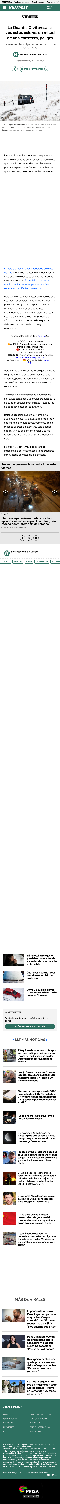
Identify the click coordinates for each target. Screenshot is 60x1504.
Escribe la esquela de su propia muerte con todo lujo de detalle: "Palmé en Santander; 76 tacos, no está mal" (42, 1388)
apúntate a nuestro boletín (30, 1026)
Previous (5, 493)
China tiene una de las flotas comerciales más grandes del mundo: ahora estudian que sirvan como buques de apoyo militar (36, 1219)
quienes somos (10, 1419)
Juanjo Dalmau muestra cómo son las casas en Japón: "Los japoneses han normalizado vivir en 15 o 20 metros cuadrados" (36, 1076)
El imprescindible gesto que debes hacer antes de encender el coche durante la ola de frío (42, 960)
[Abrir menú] (4, 7)
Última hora (49, 7)
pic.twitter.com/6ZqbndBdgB (30, 357)
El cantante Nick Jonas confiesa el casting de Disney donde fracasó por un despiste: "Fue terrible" (36, 1198)
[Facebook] (22, 538)
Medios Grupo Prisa (30, 1496)
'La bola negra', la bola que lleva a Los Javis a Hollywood (36, 1117)
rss (4, 1431)
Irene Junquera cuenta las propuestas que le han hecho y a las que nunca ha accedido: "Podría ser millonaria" (41, 1343)
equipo (6, 1415)
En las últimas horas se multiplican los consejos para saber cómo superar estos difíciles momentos (27, 284)
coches (6, 561)
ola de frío (42, 561)
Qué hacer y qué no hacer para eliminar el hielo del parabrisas (41, 975)
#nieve (41, 336)
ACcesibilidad (36, 1431)
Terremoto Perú (53, 2)
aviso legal (35, 1423)
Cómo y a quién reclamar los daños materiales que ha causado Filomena (42, 992)
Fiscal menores (38, 2)
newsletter (8, 1427)
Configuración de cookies (42, 1415)
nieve (29, 561)
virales (18, 561)
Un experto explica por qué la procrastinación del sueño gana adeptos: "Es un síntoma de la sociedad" (42, 1365)
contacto (8, 1423)
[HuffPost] (12, 1406)
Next (54, 493)
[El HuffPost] (18, 7)
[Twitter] (29, 538)
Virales (30, 17)
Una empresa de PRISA (30, 1489)
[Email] (36, 538)
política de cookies (38, 1419)
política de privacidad (40, 1427)
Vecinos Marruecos (21, 2)
